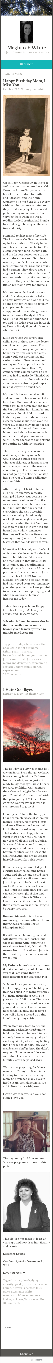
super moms (11, 670)
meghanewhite (35, 89)
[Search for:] (26, 1327)
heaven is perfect (24, 1287)
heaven (26, 651)
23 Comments (12, 674)
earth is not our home (24, 647)
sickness (18, 1299)
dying (35, 1280)
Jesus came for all (14, 659)
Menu (28, 64)
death (26, 1280)
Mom (21, 1295)
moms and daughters (16, 662)
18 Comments (11, 1303)
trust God (39, 1299)
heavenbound (12, 655)
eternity (8, 1284)
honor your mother (34, 655)
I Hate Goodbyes (18, 690)
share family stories (28, 666)
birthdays (19, 644)
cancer (17, 1280)
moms (30, 1295)
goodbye (20, 1284)
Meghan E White (26, 48)
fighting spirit (11, 651)
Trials (28, 1299)
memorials (10, 1295)
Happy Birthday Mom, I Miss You (24, 83)
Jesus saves (34, 659)
